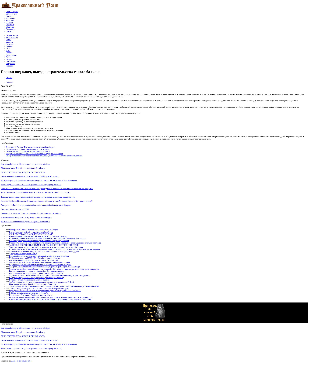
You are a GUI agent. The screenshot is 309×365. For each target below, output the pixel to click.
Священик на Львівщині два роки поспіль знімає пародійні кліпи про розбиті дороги (36, 205)
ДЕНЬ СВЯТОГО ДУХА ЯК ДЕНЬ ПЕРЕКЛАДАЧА (28, 151)
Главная (9, 78)
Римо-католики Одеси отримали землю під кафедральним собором (36, 271)
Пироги (9, 46)
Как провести (11, 55)
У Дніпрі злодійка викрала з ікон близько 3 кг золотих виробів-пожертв (38, 289)
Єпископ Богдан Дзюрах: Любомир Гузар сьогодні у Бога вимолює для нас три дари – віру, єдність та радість (54, 269)
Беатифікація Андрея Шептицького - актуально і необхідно (30, 147)
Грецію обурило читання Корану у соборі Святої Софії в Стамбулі (36, 273)
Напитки (9, 44)
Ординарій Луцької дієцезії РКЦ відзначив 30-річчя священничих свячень (39, 262)
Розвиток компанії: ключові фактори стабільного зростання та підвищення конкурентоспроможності (50, 297)
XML (13, 361)
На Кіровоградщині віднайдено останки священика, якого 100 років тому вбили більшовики (44, 156)
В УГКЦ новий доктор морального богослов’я (28, 293)
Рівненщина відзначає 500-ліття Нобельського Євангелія (32, 284)
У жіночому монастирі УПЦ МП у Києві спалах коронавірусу (26, 217)
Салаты (9, 53)
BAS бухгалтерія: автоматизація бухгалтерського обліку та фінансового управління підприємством (50, 299)
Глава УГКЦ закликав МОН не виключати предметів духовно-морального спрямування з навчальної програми (47, 189)
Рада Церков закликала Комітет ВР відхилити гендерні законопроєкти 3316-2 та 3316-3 (45, 291)
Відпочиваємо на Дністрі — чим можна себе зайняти (27, 149)
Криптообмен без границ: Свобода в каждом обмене (31, 295)
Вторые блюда (12, 38)
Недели (9, 59)
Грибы (8, 40)
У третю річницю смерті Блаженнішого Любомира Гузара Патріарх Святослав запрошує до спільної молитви (54, 286)
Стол (8, 48)
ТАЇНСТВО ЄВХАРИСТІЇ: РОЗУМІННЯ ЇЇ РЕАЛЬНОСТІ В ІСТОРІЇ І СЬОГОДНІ (35, 193)
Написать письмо (24, 361)
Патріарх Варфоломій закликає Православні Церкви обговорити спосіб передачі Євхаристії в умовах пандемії (46, 201)
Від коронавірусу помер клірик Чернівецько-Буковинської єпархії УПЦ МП (40, 265)
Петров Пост (11, 61)
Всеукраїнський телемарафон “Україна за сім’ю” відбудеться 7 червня (34, 154)
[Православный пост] (29, 8)
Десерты (9, 42)
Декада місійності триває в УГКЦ (15, 209)
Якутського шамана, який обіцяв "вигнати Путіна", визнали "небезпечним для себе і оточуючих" (49, 275)
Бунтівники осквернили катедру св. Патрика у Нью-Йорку (25, 222)
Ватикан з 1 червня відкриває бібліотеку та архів (29, 280)
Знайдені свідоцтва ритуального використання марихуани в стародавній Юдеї (41, 282)
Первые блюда (12, 35)
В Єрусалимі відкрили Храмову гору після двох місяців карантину (36, 278)
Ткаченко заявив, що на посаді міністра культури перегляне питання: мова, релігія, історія (38, 197)
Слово (8, 57)
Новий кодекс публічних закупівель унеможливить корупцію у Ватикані (31, 185)
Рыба (8, 51)
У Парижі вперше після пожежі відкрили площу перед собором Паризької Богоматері (44, 267)
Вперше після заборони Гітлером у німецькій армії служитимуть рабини (31, 213)
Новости (9, 66)
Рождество (10, 64)
